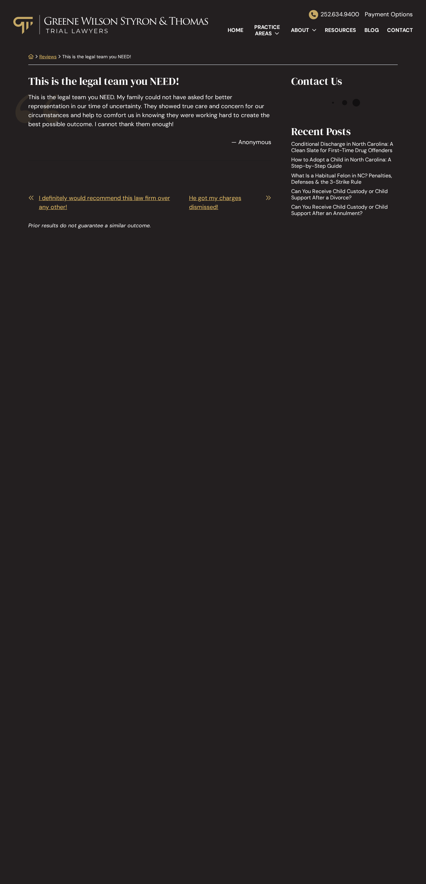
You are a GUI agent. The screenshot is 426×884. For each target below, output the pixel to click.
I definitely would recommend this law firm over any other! (104, 202)
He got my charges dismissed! (215, 202)
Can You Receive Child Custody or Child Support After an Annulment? (339, 210)
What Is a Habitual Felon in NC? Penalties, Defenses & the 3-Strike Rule (341, 178)
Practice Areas (267, 30)
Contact (400, 30)
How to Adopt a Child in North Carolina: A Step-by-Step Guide (341, 162)
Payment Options (389, 14)
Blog (371, 30)
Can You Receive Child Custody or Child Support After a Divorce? (339, 194)
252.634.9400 (339, 14)
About (300, 30)
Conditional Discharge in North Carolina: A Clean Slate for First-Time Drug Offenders (342, 147)
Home (235, 30)
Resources (340, 30)
